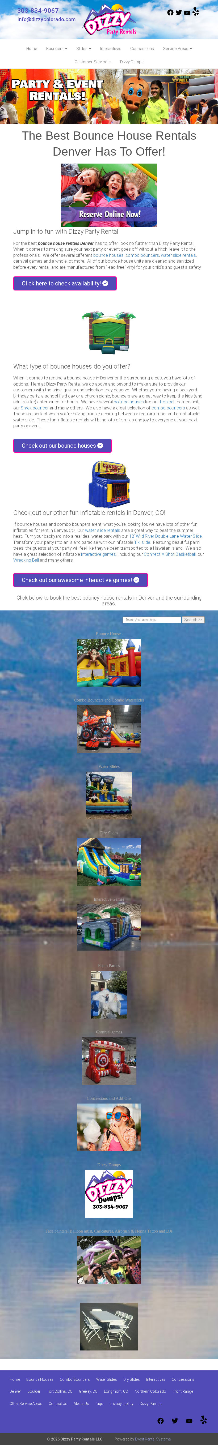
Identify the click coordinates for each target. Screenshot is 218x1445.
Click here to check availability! (62, 283)
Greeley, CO (88, 1391)
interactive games (98, 554)
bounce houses (108, 255)
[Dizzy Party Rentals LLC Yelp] (195, 14)
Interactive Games (109, 899)
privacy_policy (121, 1403)
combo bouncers (142, 255)
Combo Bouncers (75, 1379)
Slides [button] (82, 48)
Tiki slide (142, 542)
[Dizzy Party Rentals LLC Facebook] (170, 14)
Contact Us (58, 1403)
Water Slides (109, 766)
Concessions (142, 48)
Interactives (110, 48)
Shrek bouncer (35, 408)
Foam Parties (109, 965)
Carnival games (109, 1032)
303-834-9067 (38, 10)
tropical (167, 401)
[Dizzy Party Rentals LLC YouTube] (187, 14)
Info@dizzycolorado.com (46, 19)
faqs (99, 1403)
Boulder (33, 1391)
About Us (81, 1403)
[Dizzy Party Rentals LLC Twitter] (179, 14)
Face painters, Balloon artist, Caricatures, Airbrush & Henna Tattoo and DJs (109, 1231)
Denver (15, 1391)
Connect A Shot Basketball (170, 554)
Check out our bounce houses (59, 445)
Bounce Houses (109, 633)
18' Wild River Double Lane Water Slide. (166, 536)
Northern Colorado (150, 1391)
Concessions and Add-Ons (109, 1098)
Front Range (183, 1391)
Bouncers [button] (55, 48)
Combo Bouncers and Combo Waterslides (109, 700)
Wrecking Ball (26, 560)
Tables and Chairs (109, 1297)
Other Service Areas (26, 1403)
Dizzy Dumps (132, 61)
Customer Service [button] (91, 61)
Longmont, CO (116, 1391)
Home (31, 48)
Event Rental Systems (153, 1439)
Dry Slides (109, 833)
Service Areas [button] (176, 48)
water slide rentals (178, 255)
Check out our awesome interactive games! (77, 580)
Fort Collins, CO (60, 1391)
